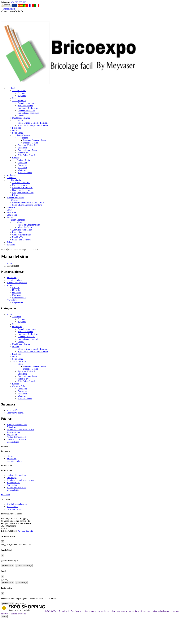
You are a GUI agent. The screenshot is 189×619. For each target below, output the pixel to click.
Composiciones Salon (27, 150)
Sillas (14, 98)
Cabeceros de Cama (26, 110)
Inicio (11, 88)
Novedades (11, 277)
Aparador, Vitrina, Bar (27, 145)
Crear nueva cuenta (15, 413)
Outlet (15, 130)
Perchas (21, 93)
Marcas (10, 285)
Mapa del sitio (13, 442)
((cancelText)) (7, 565)
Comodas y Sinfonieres (28, 108)
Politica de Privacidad (16, 437)
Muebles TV (23, 153)
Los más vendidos (14, 280)
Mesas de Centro (30, 143)
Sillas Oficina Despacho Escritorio (33, 125)
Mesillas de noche (25, 105)
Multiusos (22, 170)
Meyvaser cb (17, 302)
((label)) (4, 579)
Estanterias (22, 148)
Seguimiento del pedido (17, 504)
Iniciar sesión (12, 410)
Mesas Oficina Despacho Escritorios (33, 123)
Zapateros (22, 95)
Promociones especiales (17, 282)
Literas (21, 115)
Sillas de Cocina (25, 172)
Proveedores (12, 300)
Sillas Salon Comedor (27, 155)
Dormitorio (19, 100)
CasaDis (16, 287)
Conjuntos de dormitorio (28, 113)
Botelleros (16, 128)
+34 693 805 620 (18, 2)
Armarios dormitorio (27, 103)
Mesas (23, 138)
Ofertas (10, 456)
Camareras (22, 165)
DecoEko (16, 290)
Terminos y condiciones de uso (20, 429)
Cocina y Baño (21, 160)
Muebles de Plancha (21, 118)
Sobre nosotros (13, 432)
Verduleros (22, 162)
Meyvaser (16, 295)
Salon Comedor (21, 135)
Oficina (17, 120)
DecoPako (16, 292)
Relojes (15, 157)
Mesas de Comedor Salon (34, 140)
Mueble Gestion (19, 297)
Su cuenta (5, 494)
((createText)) (21, 582)
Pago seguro (12, 434)
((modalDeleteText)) (24, 565)
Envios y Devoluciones (17, 424)
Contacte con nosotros (16, 439)
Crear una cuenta (14, 509)
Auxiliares (19, 90)
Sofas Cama (17, 133)
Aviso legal (11, 427)
